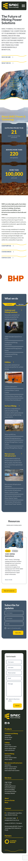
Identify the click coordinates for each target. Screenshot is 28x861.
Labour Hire (8, 784)
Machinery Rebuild (10, 793)
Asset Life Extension (10, 787)
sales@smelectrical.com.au (12, 820)
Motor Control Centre (10, 746)
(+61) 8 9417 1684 (11, 818)
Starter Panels (8, 737)
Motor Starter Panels (10, 768)
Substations (8, 735)
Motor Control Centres (11, 766)
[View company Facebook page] (8, 723)
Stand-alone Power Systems (12, 770)
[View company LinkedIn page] (6, 723)
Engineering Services (10, 786)
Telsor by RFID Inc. (10, 434)
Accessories (8, 739)
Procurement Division (10, 791)
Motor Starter (8, 759)
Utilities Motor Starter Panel (13, 396)
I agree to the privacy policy (14, 628)
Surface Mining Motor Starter (13, 448)
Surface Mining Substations (13, 438)
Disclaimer (19, 823)
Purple (6, 830)
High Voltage (8, 782)
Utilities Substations (11, 386)
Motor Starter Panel (10, 748)
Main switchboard (9, 750)
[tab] (9, 304)
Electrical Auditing (10, 789)
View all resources (9, 590)
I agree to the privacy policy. (14, 700)
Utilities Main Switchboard (13, 400)
